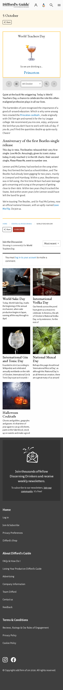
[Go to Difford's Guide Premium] (43, 5)
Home (5, 224)
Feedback (7, 607)
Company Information (14, 584)
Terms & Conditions (15, 620)
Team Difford (9, 592)
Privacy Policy (9, 635)
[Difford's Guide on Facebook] (15, 660)
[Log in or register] (36, 5)
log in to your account (25, 257)
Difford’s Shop (10, 540)
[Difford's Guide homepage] (17, 5)
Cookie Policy (9, 643)
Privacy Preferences (13, 533)
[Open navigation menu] (59, 5)
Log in (6, 517)
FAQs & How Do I (12, 561)
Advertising (8, 576)
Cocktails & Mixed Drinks (21, 224)
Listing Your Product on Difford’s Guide (22, 569)
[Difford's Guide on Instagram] (6, 660)
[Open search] (51, 5)
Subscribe (18, 230)
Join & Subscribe (11, 525)
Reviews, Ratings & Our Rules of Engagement (26, 627)
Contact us (8, 599)
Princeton (31, 72)
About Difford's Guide (17, 553)
